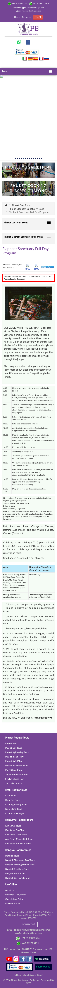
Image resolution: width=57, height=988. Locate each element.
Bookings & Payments (15, 895)
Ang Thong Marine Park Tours (19, 839)
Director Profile (12, 904)
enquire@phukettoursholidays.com (29, 8)
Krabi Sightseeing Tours (16, 805)
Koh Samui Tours (13, 826)
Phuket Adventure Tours (16, 766)
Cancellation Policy (14, 899)
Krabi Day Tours (12, 800)
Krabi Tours (10, 796)
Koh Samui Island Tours (16, 835)
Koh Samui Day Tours (15, 830)
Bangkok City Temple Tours (17, 878)
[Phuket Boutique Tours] (19, 42)
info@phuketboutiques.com (29, 11)
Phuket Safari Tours (14, 761)
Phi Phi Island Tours (14, 770)
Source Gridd (43, 967)
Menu (5, 71)
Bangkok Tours (12, 856)
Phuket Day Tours (21, 205)
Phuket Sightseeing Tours (17, 752)
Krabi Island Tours (13, 809)
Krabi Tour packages (14, 813)
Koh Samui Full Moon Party (18, 844)
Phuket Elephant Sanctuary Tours (26, 209)
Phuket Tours (11, 743)
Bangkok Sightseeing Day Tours (20, 860)
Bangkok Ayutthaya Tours (17, 869)
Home (17, 17)
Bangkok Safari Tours (15, 874)
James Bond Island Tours (16, 775)
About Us (9, 890)
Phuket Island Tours (14, 757)
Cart (37, 17)
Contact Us (26, 17)
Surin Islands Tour (13, 783)
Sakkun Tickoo (21, 975)
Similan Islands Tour (14, 779)
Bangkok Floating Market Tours (20, 865)
